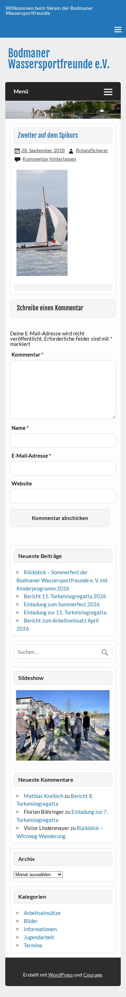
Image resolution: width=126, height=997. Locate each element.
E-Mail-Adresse (31, 455)
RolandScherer (92, 150)
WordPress (60, 975)
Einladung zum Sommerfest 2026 (62, 604)
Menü (21, 91)
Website (22, 483)
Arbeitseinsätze (42, 913)
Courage (92, 975)
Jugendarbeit (39, 937)
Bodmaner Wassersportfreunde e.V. (59, 59)
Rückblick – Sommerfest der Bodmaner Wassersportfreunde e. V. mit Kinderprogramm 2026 (62, 580)
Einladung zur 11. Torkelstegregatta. (65, 612)
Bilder (31, 921)
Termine (33, 945)
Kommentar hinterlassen (49, 159)
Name (20, 428)
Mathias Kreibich (43, 796)
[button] (18, 725)
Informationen (40, 929)
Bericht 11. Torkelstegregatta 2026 (65, 596)
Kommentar (27, 354)
